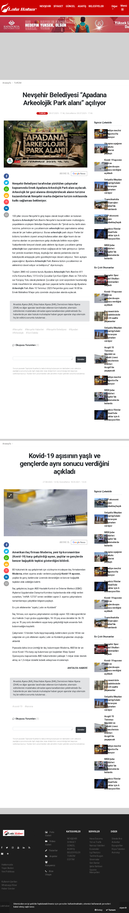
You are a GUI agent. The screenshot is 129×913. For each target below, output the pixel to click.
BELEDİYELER (96, 6)
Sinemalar (94, 859)
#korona (29, 706)
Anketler (116, 842)
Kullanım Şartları (9, 881)
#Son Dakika (32, 333)
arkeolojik (54, 228)
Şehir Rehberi (96, 866)
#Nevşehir (17, 329)
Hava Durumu (96, 838)
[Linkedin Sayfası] (25, 847)
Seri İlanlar (95, 863)
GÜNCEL (70, 6)
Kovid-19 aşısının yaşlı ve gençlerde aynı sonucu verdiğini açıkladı (113, 166)
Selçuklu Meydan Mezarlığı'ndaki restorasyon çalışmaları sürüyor (113, 186)
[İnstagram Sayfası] (14, 847)
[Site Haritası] (3, 853)
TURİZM (17, 83)
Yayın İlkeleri (8, 868)
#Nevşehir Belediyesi (56, 329)
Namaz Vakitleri (97, 845)
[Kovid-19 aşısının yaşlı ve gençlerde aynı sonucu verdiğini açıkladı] (45, 512)
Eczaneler (94, 849)
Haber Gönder (8, 888)
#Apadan (73, 329)
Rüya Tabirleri (118, 849)
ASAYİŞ (82, 6)
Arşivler (53, 856)
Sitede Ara (117, 838)
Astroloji (116, 852)
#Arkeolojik (17, 333)
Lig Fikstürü (95, 852)
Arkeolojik (27, 220)
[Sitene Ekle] (9, 853)
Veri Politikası (8, 871)
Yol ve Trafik (95, 842)
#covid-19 (17, 706)
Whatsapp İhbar (9, 885)
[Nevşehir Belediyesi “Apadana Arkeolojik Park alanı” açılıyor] (45, 143)
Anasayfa (7, 83)
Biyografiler (117, 845)
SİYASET (58, 6)
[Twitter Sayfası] (8, 847)
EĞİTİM (70, 859)
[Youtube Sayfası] (19, 847)
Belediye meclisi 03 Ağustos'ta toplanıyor (112, 133)
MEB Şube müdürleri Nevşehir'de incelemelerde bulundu (111, 252)
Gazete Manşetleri (95, 871)
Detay (99, 910)
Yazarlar (53, 850)
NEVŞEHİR (45, 6)
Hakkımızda (7, 864)
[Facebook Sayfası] (3, 847)
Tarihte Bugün (96, 856)
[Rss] (30, 847)
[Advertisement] (64, 56)
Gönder (80, 359)
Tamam (112, 910)
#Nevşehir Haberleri (34, 329)
